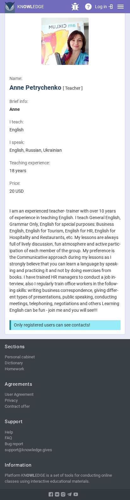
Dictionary (14, 363)
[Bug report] (75, 6)
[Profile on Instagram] (63, 494)
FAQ (8, 437)
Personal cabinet (20, 357)
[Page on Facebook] (51, 494)
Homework (14, 368)
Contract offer (17, 406)
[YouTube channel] (76, 494)
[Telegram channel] (69, 494)
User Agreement (19, 394)
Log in (101, 6)
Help (9, 432)
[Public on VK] (57, 494)
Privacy (11, 400)
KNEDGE (30, 6)
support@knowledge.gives (28, 449)
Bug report (14, 443)
